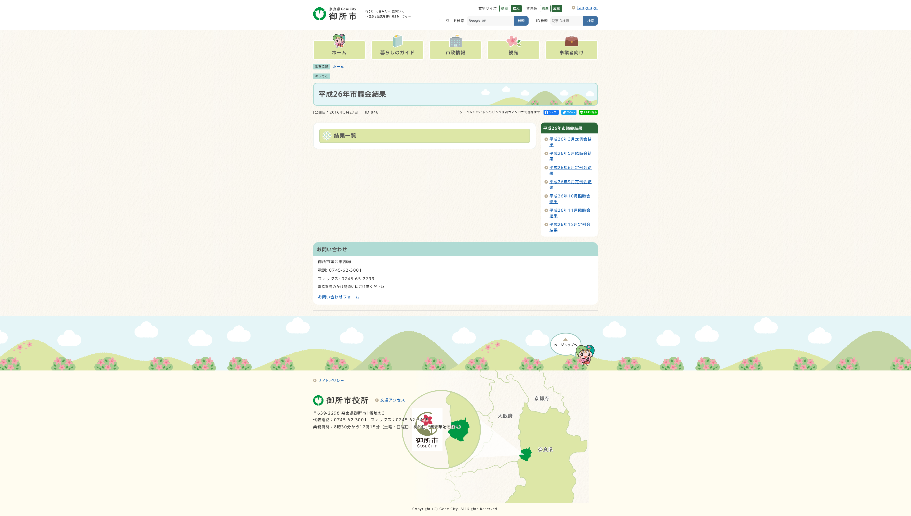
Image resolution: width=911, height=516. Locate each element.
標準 (504, 8)
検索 (521, 21)
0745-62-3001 (350, 420)
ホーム (338, 66)
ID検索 (542, 21)
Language (587, 7)
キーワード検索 (451, 21)
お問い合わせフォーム (339, 297)
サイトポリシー (331, 380)
